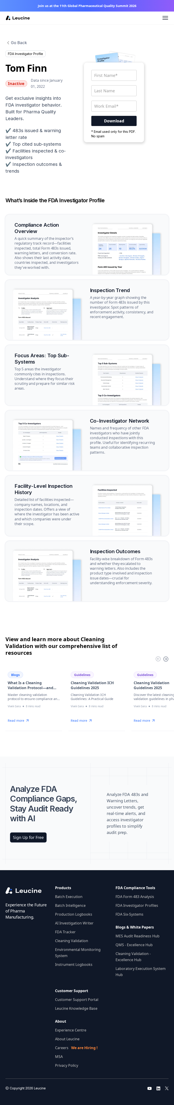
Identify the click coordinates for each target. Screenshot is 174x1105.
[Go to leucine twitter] (167, 1088)
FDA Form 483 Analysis (135, 896)
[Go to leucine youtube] (149, 1088)
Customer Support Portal (76, 999)
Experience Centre (70, 1030)
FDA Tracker (65, 931)
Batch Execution (68, 896)
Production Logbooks (73, 914)
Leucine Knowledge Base (76, 1008)
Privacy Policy (66, 1065)
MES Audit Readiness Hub (138, 936)
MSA (59, 1056)
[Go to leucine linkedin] (158, 1088)
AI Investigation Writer (74, 923)
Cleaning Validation (71, 940)
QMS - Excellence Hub (134, 944)
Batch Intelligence (70, 905)
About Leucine (67, 1038)
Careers (76, 1047)
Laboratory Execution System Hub (141, 971)
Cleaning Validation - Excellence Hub (133, 956)
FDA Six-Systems (129, 914)
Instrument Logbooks (73, 964)
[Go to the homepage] (26, 891)
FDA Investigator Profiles (137, 905)
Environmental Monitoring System (78, 952)
